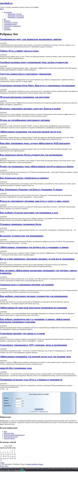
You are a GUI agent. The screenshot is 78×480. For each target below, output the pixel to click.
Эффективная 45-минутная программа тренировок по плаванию (33, 307)
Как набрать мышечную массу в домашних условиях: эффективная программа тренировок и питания (35, 320)
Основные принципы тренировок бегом (20, 224)
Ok (22, 470)
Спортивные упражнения (12, 26)
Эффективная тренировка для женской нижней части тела (30, 131)
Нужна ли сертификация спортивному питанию (25, 120)
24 (7, 389)
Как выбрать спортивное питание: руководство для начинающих (34, 296)
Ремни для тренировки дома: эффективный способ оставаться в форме (37, 166)
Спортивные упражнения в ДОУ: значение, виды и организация (33, 345)
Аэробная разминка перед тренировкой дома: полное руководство (34, 62)
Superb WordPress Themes (35, 464)
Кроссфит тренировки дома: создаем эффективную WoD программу (35, 143)
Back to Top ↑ (4, 466)
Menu (2, 9)
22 (12, 456)
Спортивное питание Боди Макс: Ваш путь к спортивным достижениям (37, 85)
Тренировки (8, 12)
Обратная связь (9, 433)
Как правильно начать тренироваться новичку (24, 178)
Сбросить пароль (9, 438)
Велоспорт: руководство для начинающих (21, 236)
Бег (5, 19)
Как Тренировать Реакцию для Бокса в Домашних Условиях (31, 189)
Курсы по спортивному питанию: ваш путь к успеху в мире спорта (34, 201)
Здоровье (7, 28)
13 (8, 454)
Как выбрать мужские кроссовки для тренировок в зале (29, 212)
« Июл (2, 462)
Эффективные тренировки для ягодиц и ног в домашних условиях (34, 247)
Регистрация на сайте (11, 437)
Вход (5, 431)
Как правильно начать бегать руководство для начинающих (31, 155)
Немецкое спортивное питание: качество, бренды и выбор (30, 108)
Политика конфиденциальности (14, 435)
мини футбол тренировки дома (16, 368)
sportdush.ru (6, 3)
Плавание (7, 21)
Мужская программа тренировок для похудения (24, 97)
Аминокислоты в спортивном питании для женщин (27, 284)
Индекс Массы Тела (44, 411)
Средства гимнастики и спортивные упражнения (25, 74)
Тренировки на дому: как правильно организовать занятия (30, 39)
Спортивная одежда (10, 24)
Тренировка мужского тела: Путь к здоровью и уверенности (31, 379)
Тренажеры (7, 29)
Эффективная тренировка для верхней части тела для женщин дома (35, 356)
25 (3, 458)
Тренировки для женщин (16, 17)
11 (3, 454)
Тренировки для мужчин (16, 15)
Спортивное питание (11, 22)
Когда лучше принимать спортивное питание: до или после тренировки (37, 259)
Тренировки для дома (15, 14)
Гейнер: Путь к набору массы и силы (19, 51)
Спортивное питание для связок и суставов (22, 333)
